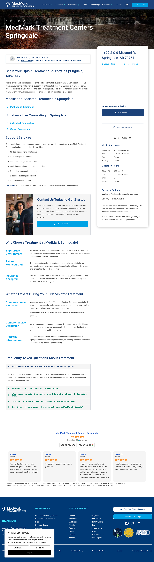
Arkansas (14, 21)
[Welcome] (20, 5)
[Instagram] (133, 523)
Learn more (10, 185)
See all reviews (67, 445)
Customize (18, 548)
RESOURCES (42, 508)
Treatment (45, 5)
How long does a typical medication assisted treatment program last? (43, 401)
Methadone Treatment (22, 107)
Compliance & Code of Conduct (142, 551)
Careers (118, 5)
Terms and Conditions (99, 551)
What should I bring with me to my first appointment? (36, 388)
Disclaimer (119, 551)
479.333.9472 (26, 61)
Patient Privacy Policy (54, 551)
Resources (72, 5)
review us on (85, 445)
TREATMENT (9, 520)
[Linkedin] (138, 523)
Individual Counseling (22, 123)
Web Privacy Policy (77, 551)
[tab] (48, 107)
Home (8, 21)
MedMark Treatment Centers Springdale (77, 433)
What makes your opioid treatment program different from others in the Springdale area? (49, 395)
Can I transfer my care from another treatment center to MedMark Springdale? (47, 407)
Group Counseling (20, 129)
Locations (59, 5)
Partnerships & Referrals (100, 5)
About (85, 5)
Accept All (29, 553)
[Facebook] (127, 523)
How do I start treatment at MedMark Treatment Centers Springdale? (43, 366)
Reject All (40, 548)
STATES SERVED (78, 508)
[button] (127, 5)
